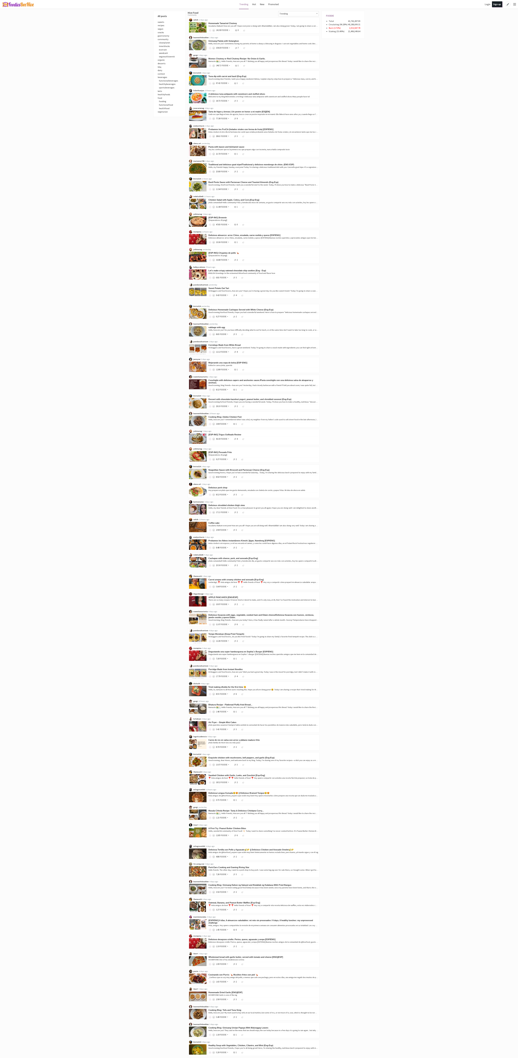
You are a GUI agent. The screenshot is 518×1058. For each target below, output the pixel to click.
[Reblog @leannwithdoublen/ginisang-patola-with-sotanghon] (244, 48)
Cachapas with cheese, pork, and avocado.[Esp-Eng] (233, 558)
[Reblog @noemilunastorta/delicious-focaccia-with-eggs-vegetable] (243, 624)
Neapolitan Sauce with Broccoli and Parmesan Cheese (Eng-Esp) (239, 470)
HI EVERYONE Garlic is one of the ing (222, 995)
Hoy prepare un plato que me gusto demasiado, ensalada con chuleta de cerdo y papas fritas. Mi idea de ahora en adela (256, 490)
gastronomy (163, 35)
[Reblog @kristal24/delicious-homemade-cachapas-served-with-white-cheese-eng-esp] (242, 316)
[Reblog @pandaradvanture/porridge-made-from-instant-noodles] (243, 676)
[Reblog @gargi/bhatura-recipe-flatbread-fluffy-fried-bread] (242, 711)
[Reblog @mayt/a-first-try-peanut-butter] (243, 835)
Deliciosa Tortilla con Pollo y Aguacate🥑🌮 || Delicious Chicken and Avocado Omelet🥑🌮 (251, 850)
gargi (195, 55)
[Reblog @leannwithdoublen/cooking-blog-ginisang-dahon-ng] (242, 892)
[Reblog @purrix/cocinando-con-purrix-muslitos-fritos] (242, 981)
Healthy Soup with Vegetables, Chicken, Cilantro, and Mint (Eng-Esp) (240, 1045)
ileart (195, 953)
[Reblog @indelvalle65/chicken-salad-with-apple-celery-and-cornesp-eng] (243, 207)
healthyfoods (164, 94)
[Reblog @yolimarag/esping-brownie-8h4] (243, 224)
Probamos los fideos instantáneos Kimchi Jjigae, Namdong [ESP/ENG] (241, 540)
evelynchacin (198, 126)
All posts (162, 16)
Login (487, 4)
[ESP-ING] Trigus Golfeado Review (224, 434)
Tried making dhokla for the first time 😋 (227, 687)
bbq (159, 67)
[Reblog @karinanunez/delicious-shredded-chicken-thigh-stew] (243, 512)
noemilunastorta (200, 377)
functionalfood (165, 104)
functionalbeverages (168, 80)
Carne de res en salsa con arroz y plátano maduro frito (234, 740)
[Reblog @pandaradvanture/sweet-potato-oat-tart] (242, 295)
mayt (195, 825)
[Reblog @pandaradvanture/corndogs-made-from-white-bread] (243, 352)
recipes (161, 25)
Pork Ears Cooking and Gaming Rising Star (228, 867)
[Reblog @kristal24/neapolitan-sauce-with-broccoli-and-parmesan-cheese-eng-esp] (242, 477)
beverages (162, 77)
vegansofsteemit (166, 56)
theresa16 (197, 576)
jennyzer (196, 359)
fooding (162, 101)
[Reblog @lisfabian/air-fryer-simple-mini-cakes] (242, 729)
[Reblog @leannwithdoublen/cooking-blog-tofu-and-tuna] (242, 1017)
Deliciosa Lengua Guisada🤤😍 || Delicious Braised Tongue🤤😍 (239, 793)
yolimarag (197, 214)
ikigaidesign (198, 594)
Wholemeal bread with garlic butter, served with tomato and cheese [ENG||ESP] (245, 957)
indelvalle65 (198, 196)
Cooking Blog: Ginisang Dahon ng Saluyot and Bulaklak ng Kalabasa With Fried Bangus (249, 885)
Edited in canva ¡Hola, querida (220, 365)
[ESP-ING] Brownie (217, 217)
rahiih (195, 20)
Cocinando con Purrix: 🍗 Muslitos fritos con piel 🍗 (233, 975)
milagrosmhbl (199, 789)
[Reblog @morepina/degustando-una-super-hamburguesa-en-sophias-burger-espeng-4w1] (242, 658)
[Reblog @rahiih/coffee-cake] (242, 530)
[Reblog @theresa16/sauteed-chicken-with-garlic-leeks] (243, 782)
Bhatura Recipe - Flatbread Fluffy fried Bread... (230, 704)
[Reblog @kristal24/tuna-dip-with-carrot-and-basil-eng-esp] (243, 83)
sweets (161, 22)
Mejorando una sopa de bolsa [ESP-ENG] (227, 363)
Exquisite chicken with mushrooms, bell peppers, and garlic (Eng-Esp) (241, 758)
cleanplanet (164, 42)
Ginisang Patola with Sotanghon (223, 41)
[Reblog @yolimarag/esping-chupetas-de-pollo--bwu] (243, 260)
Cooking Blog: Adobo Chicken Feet (225, 417)
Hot (254, 4)
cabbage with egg (216, 327)
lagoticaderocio (200, 736)
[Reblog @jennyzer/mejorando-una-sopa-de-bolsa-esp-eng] (243, 369)
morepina (197, 232)
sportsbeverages (166, 87)
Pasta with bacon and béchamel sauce (226, 147)
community (163, 39)
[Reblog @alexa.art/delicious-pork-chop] (242, 494)
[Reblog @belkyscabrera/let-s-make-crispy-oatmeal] (242, 277)
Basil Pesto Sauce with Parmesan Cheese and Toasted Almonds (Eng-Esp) (243, 182)
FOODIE (330, 15)
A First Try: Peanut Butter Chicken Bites (227, 828)
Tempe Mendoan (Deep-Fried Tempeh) (226, 634)
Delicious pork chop (217, 487)
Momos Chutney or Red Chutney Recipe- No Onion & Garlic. (236, 58)
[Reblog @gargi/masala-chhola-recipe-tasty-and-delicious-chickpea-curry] (242, 817)
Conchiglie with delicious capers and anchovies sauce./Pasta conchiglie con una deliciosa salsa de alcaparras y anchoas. (260, 381)
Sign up (497, 4)
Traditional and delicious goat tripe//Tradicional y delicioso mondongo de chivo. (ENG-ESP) (251, 164)
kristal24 (197, 73)
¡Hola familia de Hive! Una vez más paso (224, 742)
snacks (161, 32)
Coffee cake (213, 523)
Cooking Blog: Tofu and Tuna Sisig (224, 1010)
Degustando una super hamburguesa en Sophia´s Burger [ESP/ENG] (240, 651)
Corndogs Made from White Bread (224, 345)
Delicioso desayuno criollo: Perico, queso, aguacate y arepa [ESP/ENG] (241, 939)
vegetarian (163, 111)
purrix (195, 971)
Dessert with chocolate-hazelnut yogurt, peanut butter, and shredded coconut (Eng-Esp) (249, 399)
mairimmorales (199, 917)
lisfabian (197, 719)
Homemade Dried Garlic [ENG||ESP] (225, 992)
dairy (160, 70)
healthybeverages (166, 84)
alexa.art (197, 143)
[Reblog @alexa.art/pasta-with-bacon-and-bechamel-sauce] (243, 154)
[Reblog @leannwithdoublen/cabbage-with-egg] (242, 334)
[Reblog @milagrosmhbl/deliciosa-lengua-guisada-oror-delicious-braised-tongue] (242, 800)
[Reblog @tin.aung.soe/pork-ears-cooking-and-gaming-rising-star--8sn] (242, 874)
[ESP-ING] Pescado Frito (220, 452)
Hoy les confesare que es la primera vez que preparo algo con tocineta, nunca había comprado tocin (249, 149)
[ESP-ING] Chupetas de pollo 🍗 (223, 253)
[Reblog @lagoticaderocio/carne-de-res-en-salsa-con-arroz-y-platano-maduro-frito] (242, 747)
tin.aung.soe (198, 864)
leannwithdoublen (201, 37)
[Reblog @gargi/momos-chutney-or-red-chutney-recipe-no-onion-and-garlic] (244, 65)
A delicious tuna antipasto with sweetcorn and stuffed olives (236, 94)
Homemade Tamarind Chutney (222, 23)
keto (160, 91)
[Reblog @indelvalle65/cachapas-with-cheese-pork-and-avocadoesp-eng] (243, 565)
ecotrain (162, 49)
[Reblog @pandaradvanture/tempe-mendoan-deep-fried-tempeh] (243, 641)
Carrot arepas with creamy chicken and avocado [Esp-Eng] (236, 579)
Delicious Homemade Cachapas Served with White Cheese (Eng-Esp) (240, 310)
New (262, 4)
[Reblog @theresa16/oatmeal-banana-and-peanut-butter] (242, 909)
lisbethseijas (198, 90)
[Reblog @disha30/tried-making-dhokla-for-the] (242, 694)
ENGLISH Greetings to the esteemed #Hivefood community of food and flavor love (241, 273)
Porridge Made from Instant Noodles (225, 669)
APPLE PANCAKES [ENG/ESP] (223, 597)
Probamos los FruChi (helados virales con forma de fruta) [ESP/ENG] (240, 129)
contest (161, 73)
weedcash (163, 53)
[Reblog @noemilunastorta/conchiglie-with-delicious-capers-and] (242, 389)
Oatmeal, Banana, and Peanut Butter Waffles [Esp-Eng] (234, 903)
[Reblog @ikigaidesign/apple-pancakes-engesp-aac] (243, 604)
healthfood (163, 108)
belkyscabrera (199, 267)
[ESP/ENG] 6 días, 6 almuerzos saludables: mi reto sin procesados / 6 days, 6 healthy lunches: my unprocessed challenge (260, 921)
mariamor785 (199, 161)
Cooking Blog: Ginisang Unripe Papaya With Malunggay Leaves (238, 1028)
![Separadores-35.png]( (217, 220)
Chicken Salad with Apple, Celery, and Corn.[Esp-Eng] (233, 200)
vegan (160, 29)
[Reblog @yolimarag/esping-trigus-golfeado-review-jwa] (243, 439)
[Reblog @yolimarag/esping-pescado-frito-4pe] (242, 459)
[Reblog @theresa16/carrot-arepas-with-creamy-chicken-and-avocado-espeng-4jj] (242, 586)
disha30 (196, 683)
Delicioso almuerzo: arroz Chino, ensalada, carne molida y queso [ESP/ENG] (244, 235)
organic (161, 60)
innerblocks (164, 46)
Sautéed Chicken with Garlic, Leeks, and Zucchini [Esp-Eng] (236, 775)
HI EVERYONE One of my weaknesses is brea (226, 959)
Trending (243, 4)
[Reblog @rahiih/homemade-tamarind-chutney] (244, 30)
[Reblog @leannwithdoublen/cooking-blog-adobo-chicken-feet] (242, 424)
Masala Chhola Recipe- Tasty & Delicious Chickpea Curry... (236, 811)
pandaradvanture (200, 285)
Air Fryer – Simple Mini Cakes (222, 722)
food (160, 98)
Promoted (273, 4)
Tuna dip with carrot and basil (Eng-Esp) (227, 76)
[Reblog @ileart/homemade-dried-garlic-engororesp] (242, 999)
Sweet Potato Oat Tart (218, 288)
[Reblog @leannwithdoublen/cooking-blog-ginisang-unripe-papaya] (242, 1034)
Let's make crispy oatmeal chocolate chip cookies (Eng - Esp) (237, 270)
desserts (162, 63)
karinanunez (198, 502)
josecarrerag (198, 108)
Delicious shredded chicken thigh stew (226, 505)
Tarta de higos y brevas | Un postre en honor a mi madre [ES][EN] (239, 111)
